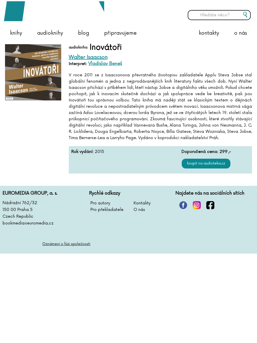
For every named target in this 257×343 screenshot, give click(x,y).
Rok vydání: (82, 151)
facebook (210, 205)
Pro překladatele (106, 209)
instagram (197, 205)
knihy (16, 33)
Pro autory (100, 203)
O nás (139, 209)
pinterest (183, 205)
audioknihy (50, 33)
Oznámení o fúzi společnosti (66, 244)
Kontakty (142, 203)
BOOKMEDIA (54, 11)
